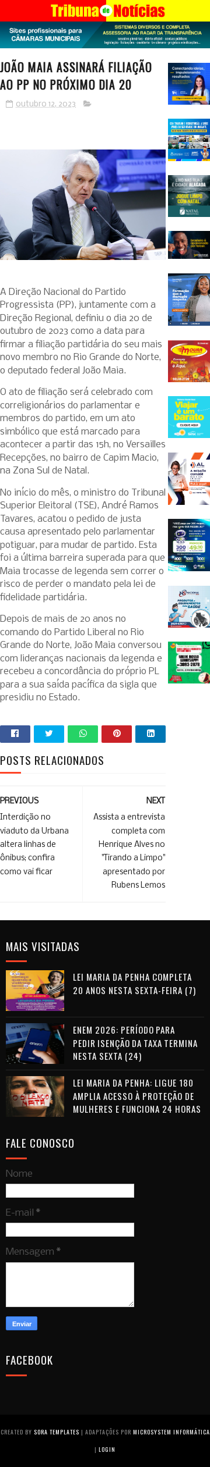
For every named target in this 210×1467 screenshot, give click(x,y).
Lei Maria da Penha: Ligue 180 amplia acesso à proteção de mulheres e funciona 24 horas (137, 1095)
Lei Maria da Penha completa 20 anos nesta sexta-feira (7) (134, 983)
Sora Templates (56, 1431)
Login (107, 1449)
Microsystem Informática (171, 1431)
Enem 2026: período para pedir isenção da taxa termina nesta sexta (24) (135, 1042)
